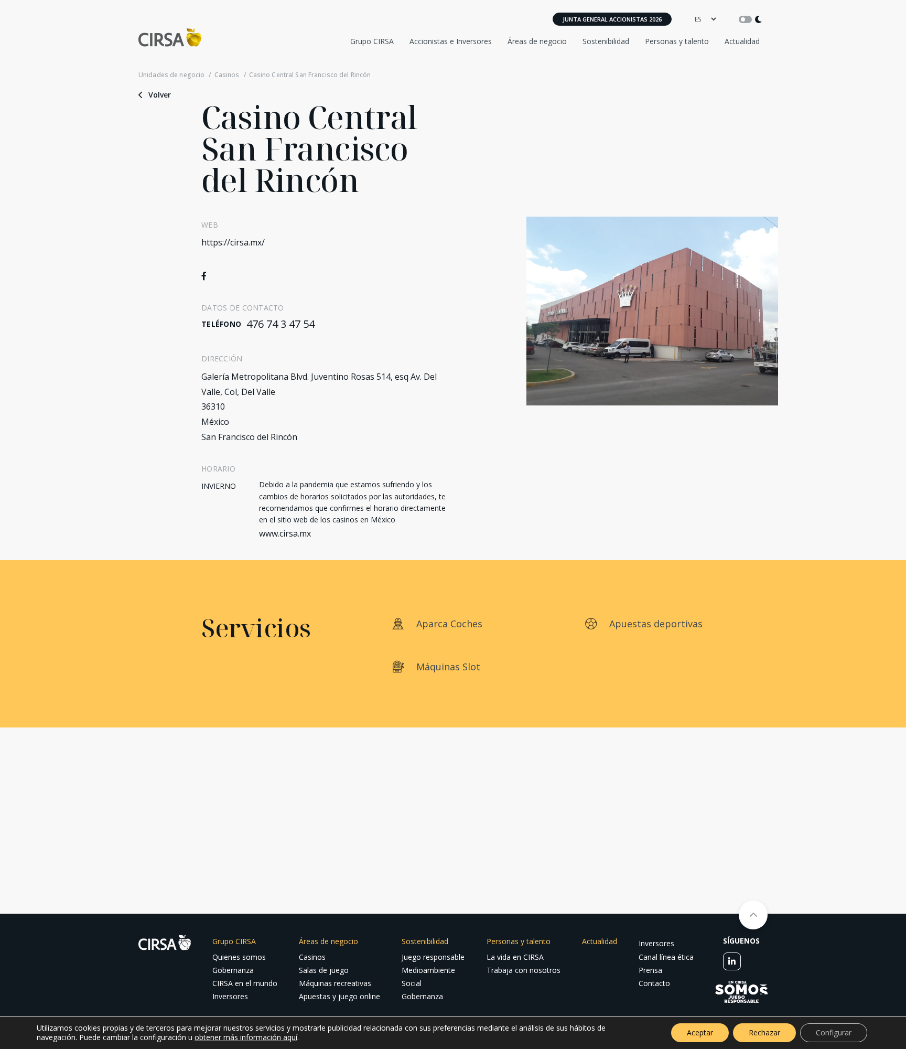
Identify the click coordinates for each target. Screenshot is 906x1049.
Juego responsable (433, 957)
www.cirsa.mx (285, 533)
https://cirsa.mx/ (233, 242)
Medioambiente (428, 970)
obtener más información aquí (246, 1037)
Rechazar (764, 1032)
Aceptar (700, 1032)
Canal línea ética (666, 957)
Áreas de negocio (537, 41)
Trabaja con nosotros (523, 970)
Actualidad (742, 41)
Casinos (226, 75)
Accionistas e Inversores (450, 41)
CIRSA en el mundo (244, 983)
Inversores (230, 996)
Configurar (833, 1032)
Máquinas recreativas (335, 983)
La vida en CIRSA (515, 957)
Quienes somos (239, 957)
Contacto (654, 983)
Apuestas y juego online (339, 996)
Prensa (650, 970)
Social (412, 983)
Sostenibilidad (606, 41)
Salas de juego (324, 970)
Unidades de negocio (171, 75)
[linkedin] (732, 961)
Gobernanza (233, 970)
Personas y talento (677, 41)
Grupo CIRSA (372, 41)
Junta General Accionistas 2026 (612, 19)
